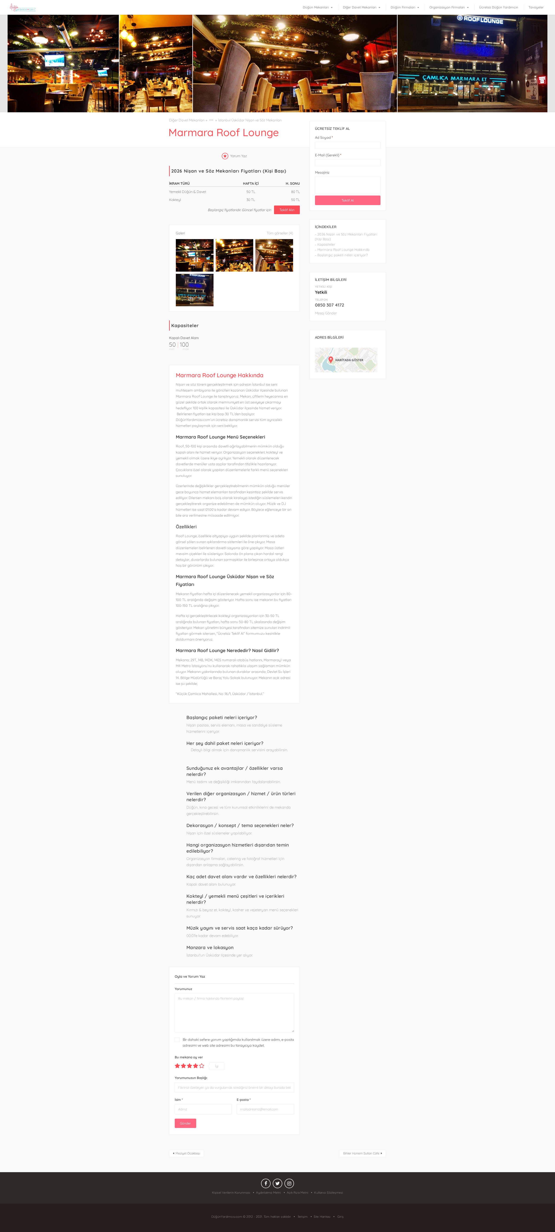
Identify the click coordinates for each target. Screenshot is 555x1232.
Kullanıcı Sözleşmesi (328, 1192)
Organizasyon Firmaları (447, 7)
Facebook (265, 1184)
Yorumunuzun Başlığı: (191, 1078)
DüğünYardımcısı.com (227, 1217)
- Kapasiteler (325, 244)
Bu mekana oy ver (189, 1057)
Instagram (289, 1184)
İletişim (302, 1217)
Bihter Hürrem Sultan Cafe (361, 1153)
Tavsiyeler (536, 7)
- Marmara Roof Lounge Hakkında (342, 250)
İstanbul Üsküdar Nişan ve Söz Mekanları (250, 120)
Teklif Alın (286, 210)
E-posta (244, 1100)
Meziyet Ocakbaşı (188, 1153)
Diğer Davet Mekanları (359, 7)
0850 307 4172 (329, 305)
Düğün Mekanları (316, 7)
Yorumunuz (183, 989)
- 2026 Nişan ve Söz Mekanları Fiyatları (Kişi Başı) (346, 236)
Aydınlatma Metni (268, 1192)
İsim (179, 1100)
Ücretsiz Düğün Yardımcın (498, 7)
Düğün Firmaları (403, 7)
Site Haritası (322, 1217)
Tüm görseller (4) (280, 233)
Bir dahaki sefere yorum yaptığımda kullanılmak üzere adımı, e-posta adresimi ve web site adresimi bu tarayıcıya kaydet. (238, 1042)
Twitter (277, 1184)
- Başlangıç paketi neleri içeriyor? (341, 255)
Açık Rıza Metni (297, 1192)
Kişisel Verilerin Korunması (231, 1192)
